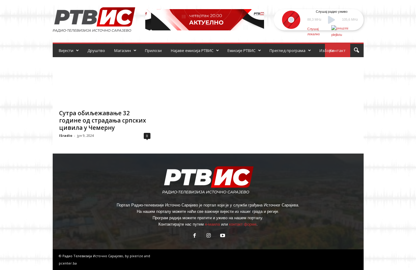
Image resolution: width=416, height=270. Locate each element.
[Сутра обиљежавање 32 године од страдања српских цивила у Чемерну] (104, 81)
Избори (326, 50)
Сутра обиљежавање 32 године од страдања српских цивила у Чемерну (102, 120)
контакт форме (242, 224)
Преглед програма (287, 50)
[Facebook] (195, 236)
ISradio (65, 135)
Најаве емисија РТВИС (192, 50)
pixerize (137, 256)
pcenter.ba (68, 263)
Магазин (122, 50)
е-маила (212, 224)
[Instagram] (209, 236)
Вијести (66, 50)
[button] (356, 50)
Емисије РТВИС (241, 50)
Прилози (153, 50)
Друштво (96, 50)
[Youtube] (222, 236)
